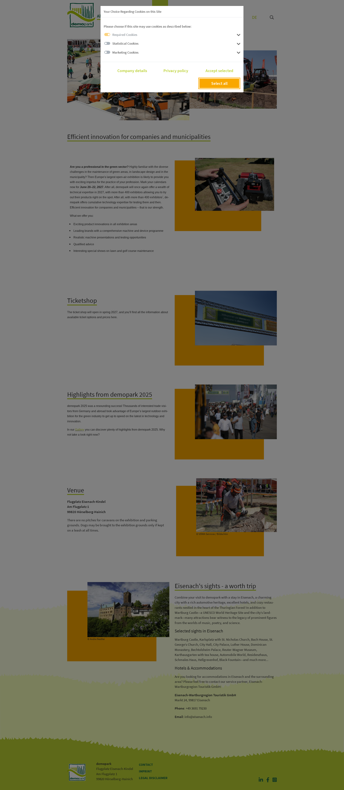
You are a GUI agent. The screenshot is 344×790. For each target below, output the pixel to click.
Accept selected (219, 70)
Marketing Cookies (125, 52)
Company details (132, 70)
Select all (219, 83)
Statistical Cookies (125, 43)
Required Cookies (124, 34)
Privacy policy (175, 70)
